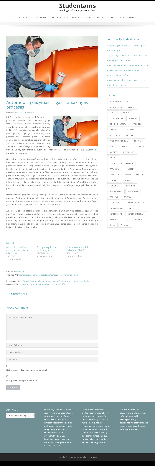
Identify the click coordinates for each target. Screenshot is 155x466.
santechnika (116, 191)
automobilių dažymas (30, 274)
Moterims (40, 17)
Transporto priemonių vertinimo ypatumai (47, 249)
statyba (127, 197)
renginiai (130, 186)
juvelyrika (115, 130)
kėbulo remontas (48, 274)
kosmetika (115, 135)
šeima (112, 225)
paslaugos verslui (134, 175)
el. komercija (116, 118)
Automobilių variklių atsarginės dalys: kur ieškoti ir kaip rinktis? (19, 250)
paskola (130, 169)
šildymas (125, 225)
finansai (133, 118)
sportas (114, 197)
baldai (131, 107)
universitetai (116, 208)
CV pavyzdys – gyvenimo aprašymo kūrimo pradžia (42, 284)
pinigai (113, 180)
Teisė (89, 17)
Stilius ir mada (59, 17)
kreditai (130, 135)
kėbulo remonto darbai (67, 274)
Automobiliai (22, 271)
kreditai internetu (119, 141)
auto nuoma (116, 107)
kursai (113, 146)
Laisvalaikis (24, 17)
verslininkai (116, 214)
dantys (113, 113)
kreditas (138, 141)
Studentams (77, 5)
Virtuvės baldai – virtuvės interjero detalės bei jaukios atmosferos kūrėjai (56, 281)
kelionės (130, 130)
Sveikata (77, 17)
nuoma (113, 158)
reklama (126, 180)
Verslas (100, 17)
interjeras (137, 124)
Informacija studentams (123, 17)
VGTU (127, 219)
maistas (113, 152)
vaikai (131, 208)
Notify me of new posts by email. (21, 380)
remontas (115, 186)
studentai (115, 203)
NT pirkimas (128, 152)
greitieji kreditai (118, 124)
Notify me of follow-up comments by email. (26, 370)
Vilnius (138, 219)
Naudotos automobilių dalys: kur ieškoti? (78, 249)
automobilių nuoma (120, 102)
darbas (126, 113)
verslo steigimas (136, 214)
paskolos (114, 175)
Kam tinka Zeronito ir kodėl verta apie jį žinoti (127, 65)
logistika (139, 146)
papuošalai (115, 169)
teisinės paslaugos (135, 203)
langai (125, 146)
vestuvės (114, 219)
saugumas (133, 191)
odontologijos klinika (121, 163)
